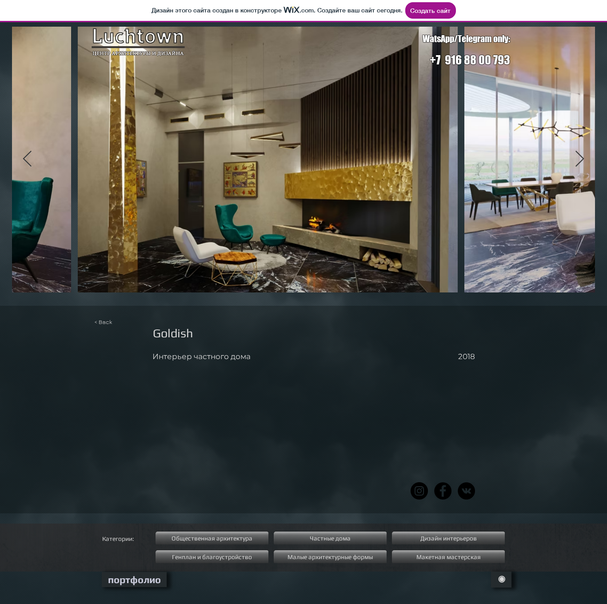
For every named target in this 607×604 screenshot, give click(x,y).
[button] (452, 333)
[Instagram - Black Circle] (419, 491)
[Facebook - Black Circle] (442, 491)
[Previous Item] (27, 159)
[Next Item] (580, 159)
